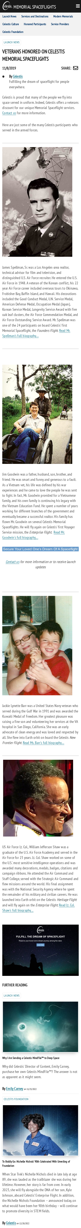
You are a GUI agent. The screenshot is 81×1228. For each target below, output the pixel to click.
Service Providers (60, 24)
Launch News (9, 16)
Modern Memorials (63, 16)
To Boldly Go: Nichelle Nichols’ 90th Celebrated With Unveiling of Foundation (36, 1163)
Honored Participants (35, 24)
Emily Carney (14, 1088)
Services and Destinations (34, 16)
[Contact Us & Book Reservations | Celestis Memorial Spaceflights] (40, 550)
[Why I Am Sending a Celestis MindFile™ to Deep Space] (40, 1027)
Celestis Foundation (12, 32)
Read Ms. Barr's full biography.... (43, 742)
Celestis (18, 76)
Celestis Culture (10, 24)
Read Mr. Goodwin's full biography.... (33, 535)
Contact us (9, 112)
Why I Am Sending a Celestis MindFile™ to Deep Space (30, 1058)
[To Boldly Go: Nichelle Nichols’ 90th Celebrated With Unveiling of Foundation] (40, 1130)
